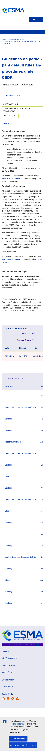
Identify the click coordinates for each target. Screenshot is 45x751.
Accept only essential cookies (23, 745)
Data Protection (8, 686)
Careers (5, 651)
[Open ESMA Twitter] (3, 698)
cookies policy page (18, 724)
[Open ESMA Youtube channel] (17, 698)
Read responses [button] (13, 95)
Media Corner (7, 672)
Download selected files (15, 378)
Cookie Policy (8, 680)
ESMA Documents (9, 658)
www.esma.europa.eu (11, 179)
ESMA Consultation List (16, 39)
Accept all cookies (18, 739)
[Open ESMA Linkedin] (12, 698)
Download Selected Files (26, 340)
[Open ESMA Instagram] (8, 698)
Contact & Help (8, 666)
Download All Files (28, 333)
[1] (3, 299)
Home (4, 39)
